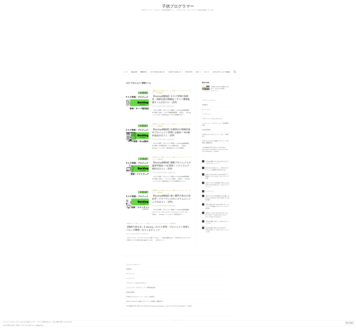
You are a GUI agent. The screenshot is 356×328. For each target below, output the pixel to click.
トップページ (206, 114)
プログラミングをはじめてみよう (212, 118)
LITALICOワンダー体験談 (221, 72)
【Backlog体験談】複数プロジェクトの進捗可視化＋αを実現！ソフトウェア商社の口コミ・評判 (171, 165)
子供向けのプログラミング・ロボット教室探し (140, 297)
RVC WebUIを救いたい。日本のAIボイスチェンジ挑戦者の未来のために (217, 169)
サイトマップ (206, 109)
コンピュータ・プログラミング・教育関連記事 (140, 287)
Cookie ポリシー (40, 325)
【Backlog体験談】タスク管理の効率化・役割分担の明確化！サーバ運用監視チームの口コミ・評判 (171, 99)
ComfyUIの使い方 (174, 72)
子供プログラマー (178, 6)
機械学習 (143, 72)
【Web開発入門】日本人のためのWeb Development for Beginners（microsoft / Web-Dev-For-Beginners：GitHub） (215, 149)
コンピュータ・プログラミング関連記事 (164, 223)
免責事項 (205, 105)
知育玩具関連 (206, 130)
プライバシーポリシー (209, 100)
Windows (188, 72)
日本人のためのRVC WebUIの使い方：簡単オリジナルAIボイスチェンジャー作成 (217, 176)
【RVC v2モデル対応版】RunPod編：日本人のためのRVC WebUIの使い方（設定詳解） (217, 198)
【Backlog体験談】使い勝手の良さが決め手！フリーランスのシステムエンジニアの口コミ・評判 (171, 198)
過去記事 (134, 72)
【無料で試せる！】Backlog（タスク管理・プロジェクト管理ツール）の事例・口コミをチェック (158, 228)
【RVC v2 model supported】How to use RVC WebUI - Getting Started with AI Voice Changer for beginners (216, 215)
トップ (125, 72)
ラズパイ (206, 72)
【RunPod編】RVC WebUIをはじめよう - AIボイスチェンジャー (217, 162)
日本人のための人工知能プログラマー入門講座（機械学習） (145, 301)
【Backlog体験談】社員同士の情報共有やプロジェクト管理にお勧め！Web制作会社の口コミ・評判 (171, 132)
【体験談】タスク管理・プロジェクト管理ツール (165, 91)
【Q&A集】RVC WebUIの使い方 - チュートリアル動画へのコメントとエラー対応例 (217, 206)
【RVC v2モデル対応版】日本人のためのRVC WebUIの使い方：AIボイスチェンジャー (217, 185)
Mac (197, 72)
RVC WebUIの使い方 (158, 72)
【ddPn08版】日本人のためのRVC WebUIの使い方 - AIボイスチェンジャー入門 (217, 230)
